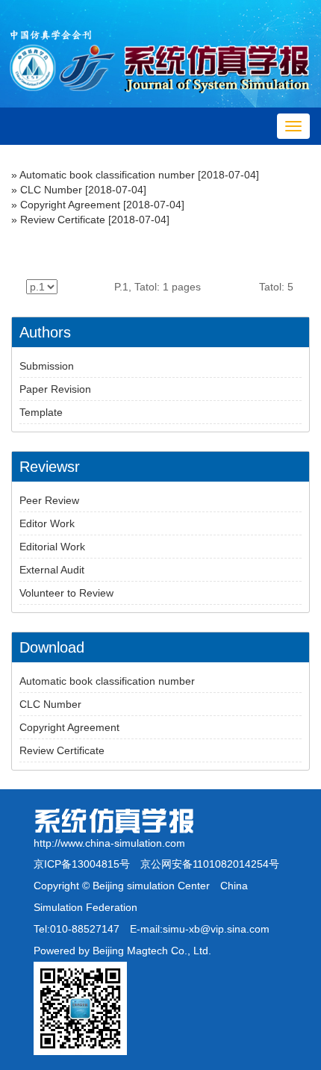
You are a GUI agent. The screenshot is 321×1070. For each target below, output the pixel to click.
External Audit (51, 570)
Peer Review (49, 500)
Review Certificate (62, 219)
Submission (46, 366)
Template (41, 412)
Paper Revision (55, 389)
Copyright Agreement (70, 205)
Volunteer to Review (66, 593)
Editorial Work (52, 547)
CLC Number (51, 190)
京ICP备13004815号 (82, 864)
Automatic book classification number (107, 175)
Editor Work (47, 523)
